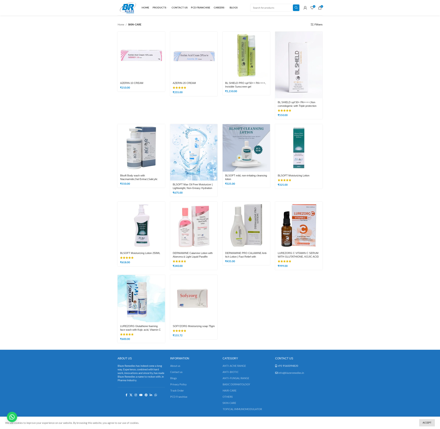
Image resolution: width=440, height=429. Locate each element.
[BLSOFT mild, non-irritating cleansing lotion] (246, 148)
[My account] (305, 7)
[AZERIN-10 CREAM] (141, 55)
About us (175, 365)
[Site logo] (128, 7)
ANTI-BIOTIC (231, 371)
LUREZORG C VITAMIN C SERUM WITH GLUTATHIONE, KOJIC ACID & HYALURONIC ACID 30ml (298, 257)
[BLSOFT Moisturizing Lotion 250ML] (141, 225)
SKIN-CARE (229, 402)
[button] (12, 417)
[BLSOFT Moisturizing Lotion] (299, 148)
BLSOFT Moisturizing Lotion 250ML (140, 253)
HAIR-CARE (229, 390)
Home (121, 24)
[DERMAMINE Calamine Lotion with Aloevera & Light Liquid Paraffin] (194, 225)
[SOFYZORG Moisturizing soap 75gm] (194, 298)
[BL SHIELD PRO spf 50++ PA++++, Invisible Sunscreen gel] (246, 55)
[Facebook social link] (126, 395)
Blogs (173, 378)
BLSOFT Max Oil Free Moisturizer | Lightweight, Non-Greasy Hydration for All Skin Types (193, 188)
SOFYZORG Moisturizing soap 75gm (194, 326)
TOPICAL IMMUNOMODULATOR (242, 409)
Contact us (176, 371)
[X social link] (130, 395)
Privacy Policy (178, 384)
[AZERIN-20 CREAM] (194, 55)
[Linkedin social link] (151, 395)
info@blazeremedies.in (291, 372)
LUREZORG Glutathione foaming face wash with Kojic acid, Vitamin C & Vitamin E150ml (140, 330)
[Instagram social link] (136, 395)
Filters (318, 24)
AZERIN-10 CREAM (131, 83)
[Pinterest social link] (146, 395)
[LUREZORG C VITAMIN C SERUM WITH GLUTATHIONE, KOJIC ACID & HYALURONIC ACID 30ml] (299, 225)
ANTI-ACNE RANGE (234, 365)
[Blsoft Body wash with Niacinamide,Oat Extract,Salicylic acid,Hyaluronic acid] (141, 148)
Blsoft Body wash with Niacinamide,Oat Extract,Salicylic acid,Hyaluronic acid (139, 179)
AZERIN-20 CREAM (184, 83)
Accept (427, 422)
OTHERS (228, 396)
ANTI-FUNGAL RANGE (236, 378)
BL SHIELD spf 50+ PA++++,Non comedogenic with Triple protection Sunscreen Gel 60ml (297, 106)
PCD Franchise (178, 396)
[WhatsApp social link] (155, 395)
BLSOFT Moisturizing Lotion (293, 175)
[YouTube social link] (141, 395)
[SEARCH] (296, 7)
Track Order (177, 390)
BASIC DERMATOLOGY (236, 384)
